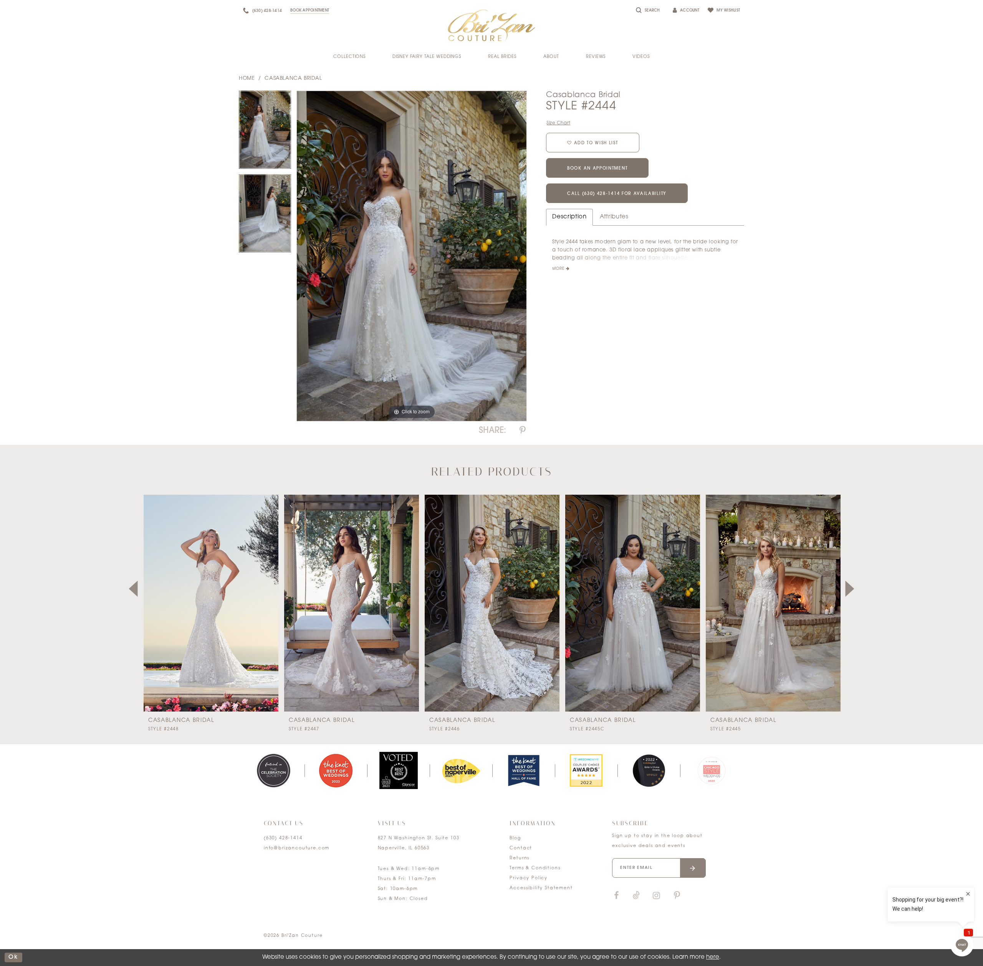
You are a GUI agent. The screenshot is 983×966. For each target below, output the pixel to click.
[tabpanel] (265, 132)
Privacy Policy (529, 878)
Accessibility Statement (541, 888)
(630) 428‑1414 (283, 838)
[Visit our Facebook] (616, 896)
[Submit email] (693, 868)
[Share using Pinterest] (522, 431)
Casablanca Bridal (293, 78)
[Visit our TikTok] (636, 896)
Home (247, 78)
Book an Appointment (597, 169)
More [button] (558, 269)
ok (13, 957)
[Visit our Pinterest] (677, 896)
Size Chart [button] (558, 123)
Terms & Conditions (535, 868)
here (712, 957)
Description (569, 217)
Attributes (614, 217)
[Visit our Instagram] (656, 896)
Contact (521, 848)
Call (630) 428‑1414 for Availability (617, 194)
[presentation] (211, 603)
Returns (520, 858)
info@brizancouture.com (296, 848)
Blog (515, 838)
